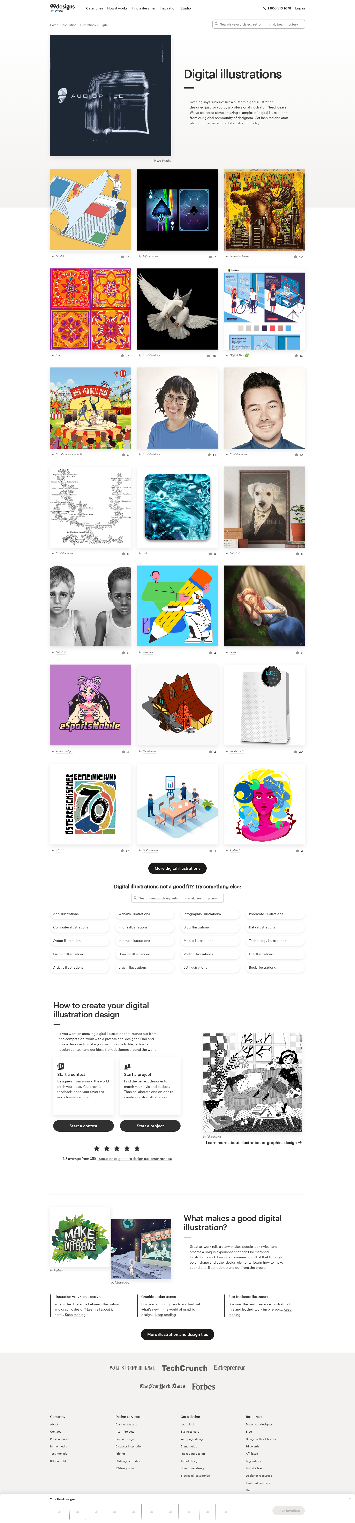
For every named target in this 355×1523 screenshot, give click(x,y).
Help (249, 1490)
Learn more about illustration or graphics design (251, 1142)
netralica (148, 652)
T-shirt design (190, 1461)
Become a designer (259, 1424)
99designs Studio (127, 1461)
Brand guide (189, 1446)
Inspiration (168, 8)
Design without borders (262, 1439)
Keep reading (75, 1315)
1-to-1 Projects (124, 1431)
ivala (58, 355)
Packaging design (193, 1453)
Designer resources (259, 1475)
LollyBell (235, 553)
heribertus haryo (239, 256)
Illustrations (88, 25)
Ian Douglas (164, 160)
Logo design (189, 1424)
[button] (350, 1499)
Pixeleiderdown (151, 355)
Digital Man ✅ (239, 355)
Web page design (192, 1439)
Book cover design (193, 1468)
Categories (94, 8)
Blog (249, 1431)
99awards (252, 1446)
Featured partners (258, 1483)
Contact (55, 1431)
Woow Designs (64, 751)
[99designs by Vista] (62, 8)
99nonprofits (59, 1461)
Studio (186, 8)
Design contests (126, 1424)
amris (233, 652)
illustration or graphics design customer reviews (134, 1158)
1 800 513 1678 (279, 8)
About (54, 1424)
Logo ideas (253, 1461)
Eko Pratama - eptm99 (69, 454)
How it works (117, 8)
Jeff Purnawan (151, 256)
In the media (58, 1446)
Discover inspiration (128, 1446)
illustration (241, 123)
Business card (190, 1431)
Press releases (59, 1439)
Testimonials (58, 1453)
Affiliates (252, 1453)
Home (54, 25)
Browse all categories (195, 1475)
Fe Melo (60, 256)
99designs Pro (125, 1468)
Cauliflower (149, 751)
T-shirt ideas (254, 1468)
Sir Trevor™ (237, 751)
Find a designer (144, 8)
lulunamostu (214, 1136)
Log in (300, 8)
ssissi (58, 850)
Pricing (120, 1453)
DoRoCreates (150, 850)
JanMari (235, 850)
